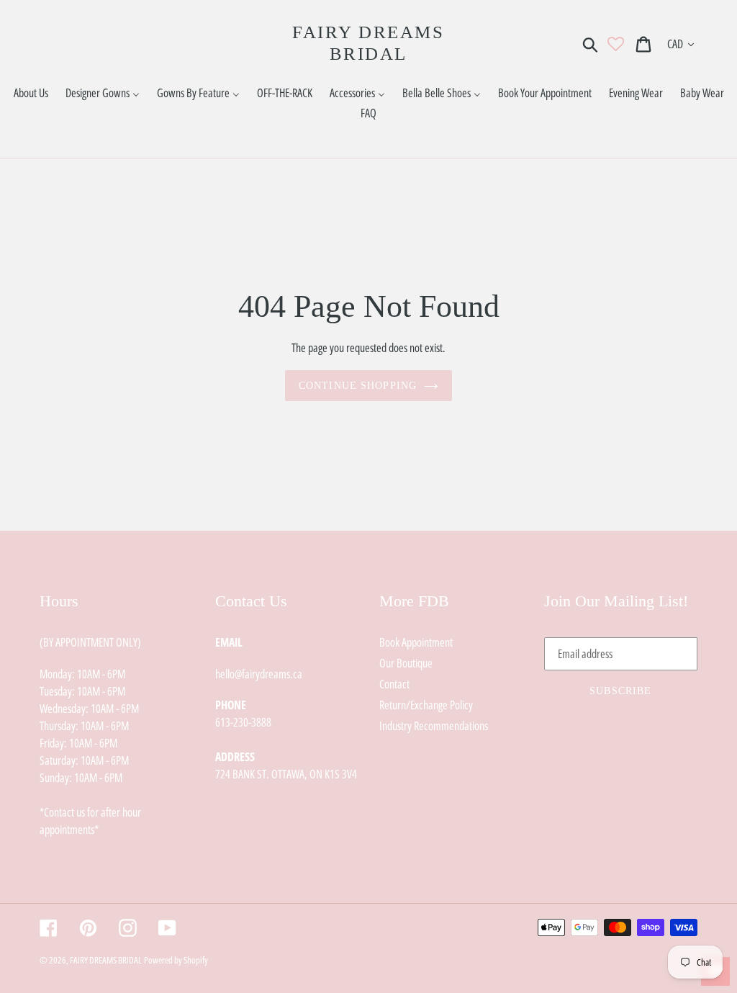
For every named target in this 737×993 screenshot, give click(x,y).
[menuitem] (31, 93)
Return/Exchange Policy (426, 705)
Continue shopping (358, 385)
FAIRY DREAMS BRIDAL (368, 42)
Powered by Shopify (176, 959)
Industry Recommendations (433, 726)
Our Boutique (406, 663)
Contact (394, 684)
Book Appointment (416, 642)
